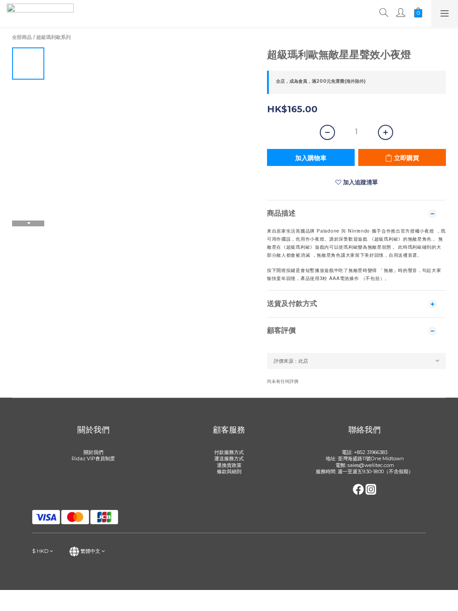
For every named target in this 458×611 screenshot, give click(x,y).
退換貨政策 (229, 465)
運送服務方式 (229, 458)
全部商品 (22, 37)
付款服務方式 (229, 452)
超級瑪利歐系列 (53, 37)
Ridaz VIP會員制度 (93, 458)
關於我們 (93, 452)
